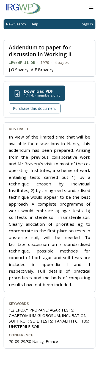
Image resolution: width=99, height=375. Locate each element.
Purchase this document (34, 108)
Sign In (87, 24)
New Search (16, 24)
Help (34, 24)
